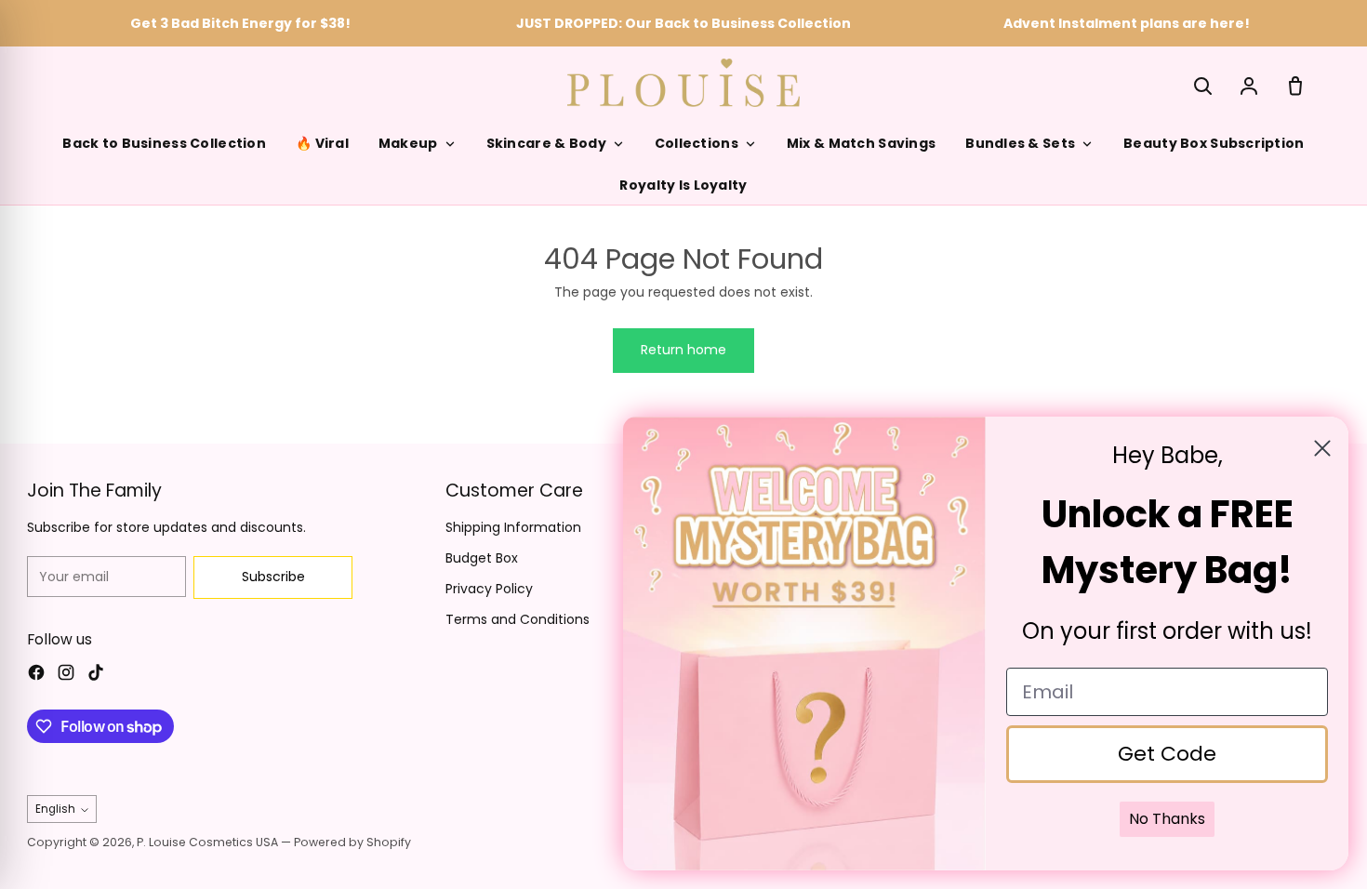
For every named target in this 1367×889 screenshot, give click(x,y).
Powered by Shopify (352, 842)
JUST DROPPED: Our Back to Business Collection (683, 23)
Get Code (1167, 753)
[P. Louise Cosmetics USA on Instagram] (66, 675)
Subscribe (273, 576)
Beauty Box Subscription (1213, 143)
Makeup (408, 143)
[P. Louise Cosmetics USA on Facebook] (36, 675)
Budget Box (481, 558)
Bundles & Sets (1020, 143)
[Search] (1202, 85)
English (55, 809)
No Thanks (1167, 818)
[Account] (1248, 85)
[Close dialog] (1322, 448)
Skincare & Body (546, 143)
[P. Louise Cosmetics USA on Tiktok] (96, 675)
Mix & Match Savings (861, 143)
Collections (696, 143)
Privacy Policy (489, 588)
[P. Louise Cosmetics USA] (683, 82)
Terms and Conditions (517, 619)
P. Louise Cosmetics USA (207, 842)
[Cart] (1295, 85)
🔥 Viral (322, 143)
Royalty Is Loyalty (683, 185)
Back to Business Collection (164, 143)
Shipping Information (513, 527)
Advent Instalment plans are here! (1126, 23)
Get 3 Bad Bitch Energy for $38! (240, 23)
